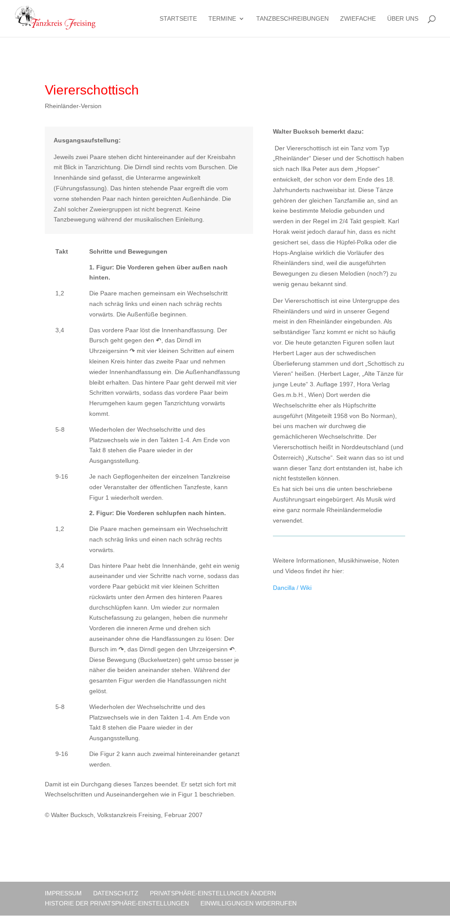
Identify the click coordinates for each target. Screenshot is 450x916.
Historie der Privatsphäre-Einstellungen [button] (117, 903)
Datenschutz (115, 893)
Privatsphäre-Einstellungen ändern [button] (213, 893)
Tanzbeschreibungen (292, 18)
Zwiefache (358, 18)
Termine (222, 18)
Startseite (178, 18)
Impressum (63, 893)
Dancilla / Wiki (292, 587)
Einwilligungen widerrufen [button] (248, 903)
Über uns (402, 18)
